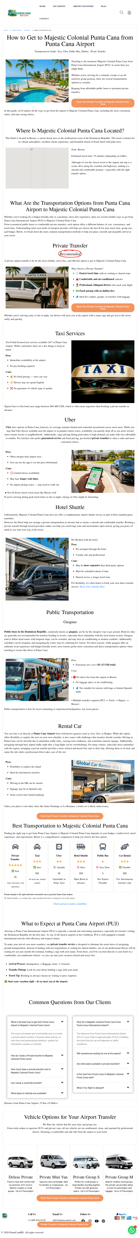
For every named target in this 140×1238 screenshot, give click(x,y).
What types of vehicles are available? (29, 1093)
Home (43, 6)
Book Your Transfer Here (92, 586)
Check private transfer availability (70, 903)
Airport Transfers (83, 6)
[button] (129, 12)
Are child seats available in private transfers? (98, 1064)
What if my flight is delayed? (90, 1088)
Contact (44, 18)
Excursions (59, 6)
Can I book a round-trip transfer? (26, 1083)
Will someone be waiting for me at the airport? (99, 1053)
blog (104, 6)
